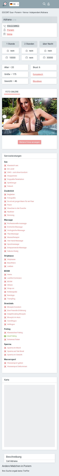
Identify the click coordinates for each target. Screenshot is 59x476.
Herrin (9, 274)
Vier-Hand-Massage (15, 241)
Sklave (9, 285)
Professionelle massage (16, 223)
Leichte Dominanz (14, 278)
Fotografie (11, 198)
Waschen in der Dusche (16, 208)
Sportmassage (13, 244)
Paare (9, 205)
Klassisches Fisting (15, 333)
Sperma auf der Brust (15, 351)
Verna (25, 12)
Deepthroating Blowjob (16, 314)
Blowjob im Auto (13, 317)
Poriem (18, 12)
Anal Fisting (12, 336)
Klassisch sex (12, 165)
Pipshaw (10, 212)
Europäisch (38, 74)
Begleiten (11, 194)
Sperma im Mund (14, 348)
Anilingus (11, 324)
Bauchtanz (11, 263)
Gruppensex (12, 176)
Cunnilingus (11, 321)
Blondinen (37, 81)
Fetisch (10, 186)
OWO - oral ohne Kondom (17, 172)
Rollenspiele (12, 292)
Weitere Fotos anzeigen (29, 142)
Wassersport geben (15, 363)
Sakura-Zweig (12, 251)
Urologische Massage (16, 230)
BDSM (9, 281)
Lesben (10, 266)
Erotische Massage (15, 227)
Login (49, 3)
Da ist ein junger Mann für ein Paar (20, 201)
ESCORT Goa (7, 12)
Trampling (11, 299)
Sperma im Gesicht (14, 355)
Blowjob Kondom (14, 307)
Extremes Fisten (13, 339)
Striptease (11, 259)
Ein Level (10, 169)
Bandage (10, 295)
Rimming (10, 215)
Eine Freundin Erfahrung (16, 310)
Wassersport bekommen (17, 366)
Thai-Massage (13, 234)
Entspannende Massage (16, 248)
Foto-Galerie (12, 92)
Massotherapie (13, 237)
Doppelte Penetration (15, 179)
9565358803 (13, 26)
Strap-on (10, 288)
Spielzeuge (11, 183)
